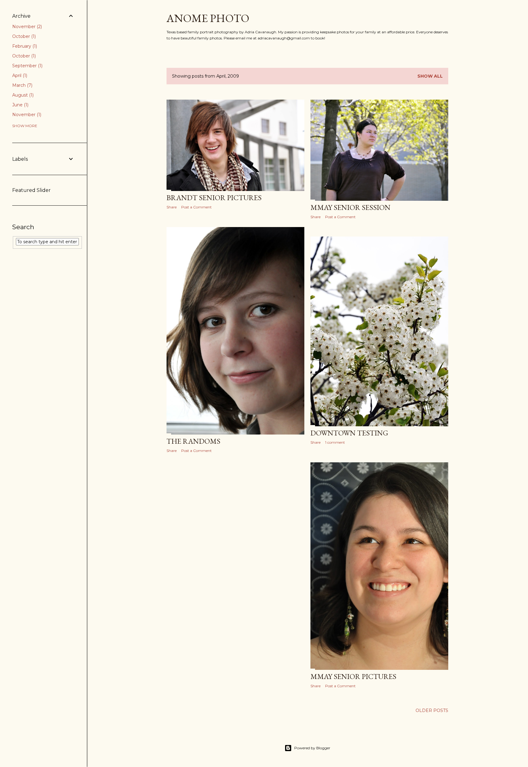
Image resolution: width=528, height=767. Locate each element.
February (24, 46)
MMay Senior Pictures (353, 676)
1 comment (335, 442)
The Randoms (193, 441)
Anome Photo (208, 18)
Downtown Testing (349, 433)
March (21, 85)
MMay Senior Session (350, 207)
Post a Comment (196, 207)
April (19, 75)
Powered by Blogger (312, 748)
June (19, 105)
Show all (430, 76)
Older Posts (432, 710)
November (26, 26)
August (22, 95)
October (23, 36)
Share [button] (172, 207)
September (26, 65)
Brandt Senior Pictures (214, 197)
